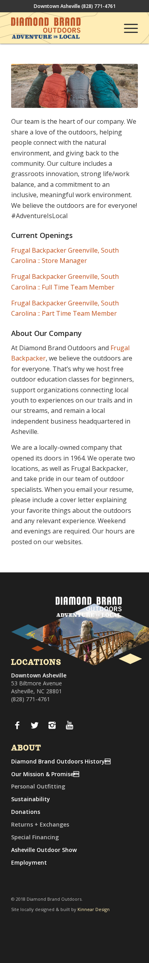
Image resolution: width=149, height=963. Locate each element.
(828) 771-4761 (98, 6)
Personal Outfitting (38, 786)
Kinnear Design (93, 909)
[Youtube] (69, 725)
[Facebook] (17, 725)
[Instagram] (52, 725)
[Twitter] (35, 725)
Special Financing (35, 837)
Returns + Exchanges (40, 824)
